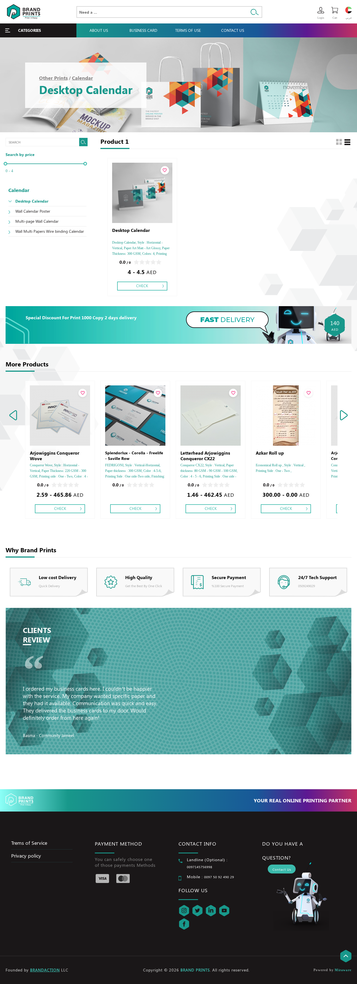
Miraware (343, 970)
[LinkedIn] (210, 910)
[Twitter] (197, 910)
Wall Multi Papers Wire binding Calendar (49, 231)
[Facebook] (184, 924)
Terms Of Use (188, 30)
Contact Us (232, 30)
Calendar (82, 78)
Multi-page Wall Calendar (37, 221)
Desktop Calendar (32, 201)
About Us (99, 30)
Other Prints (53, 78)
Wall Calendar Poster (32, 211)
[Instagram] (184, 910)
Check (142, 285)
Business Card (143, 30)
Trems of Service (29, 842)
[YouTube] (224, 910)
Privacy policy (26, 855)
